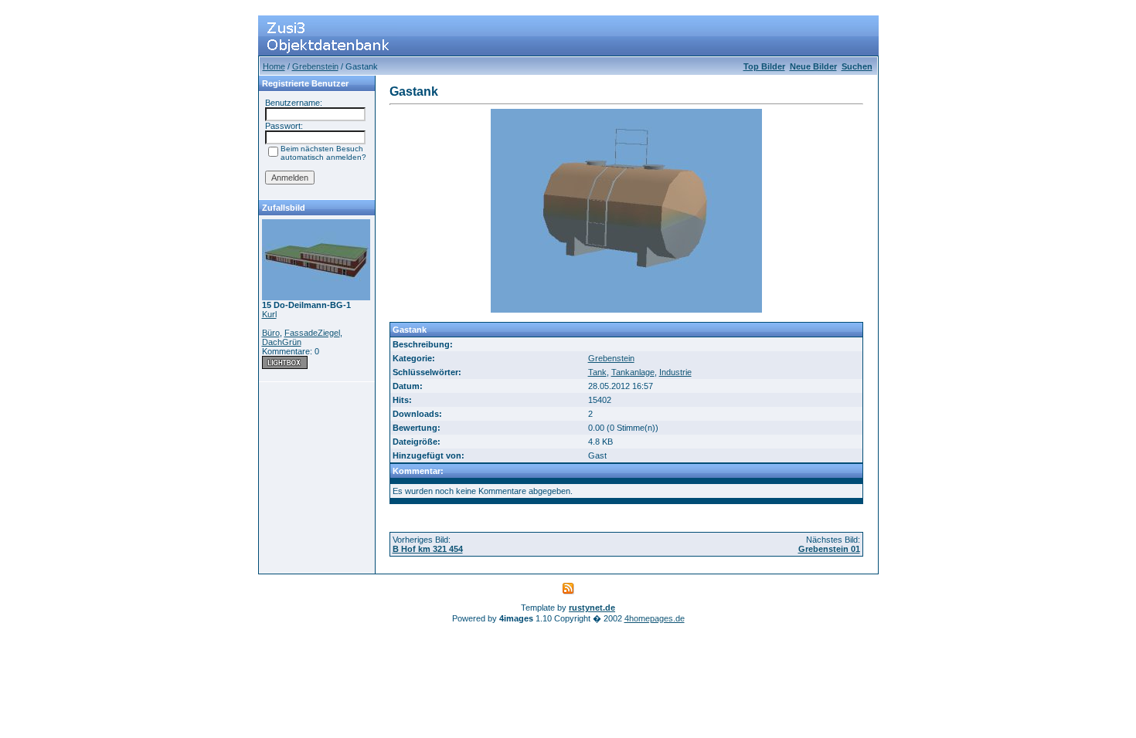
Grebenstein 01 (829, 549)
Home (274, 66)
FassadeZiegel (312, 332)
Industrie (675, 372)
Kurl (269, 314)
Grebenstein (315, 66)
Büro (271, 332)
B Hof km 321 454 (428, 549)
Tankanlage (633, 372)
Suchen (857, 66)
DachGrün (281, 342)
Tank (597, 372)
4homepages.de (654, 618)
